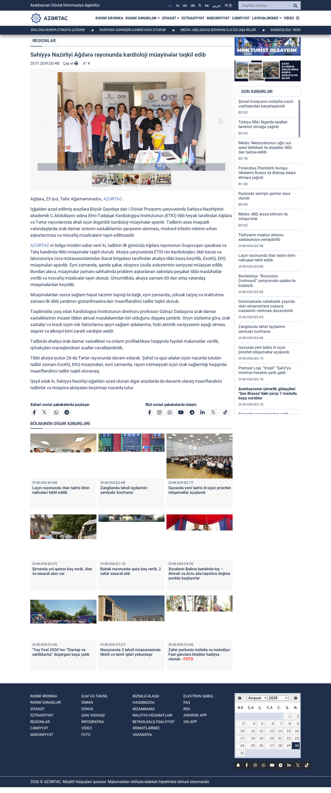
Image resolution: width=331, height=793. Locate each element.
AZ (170, 5)
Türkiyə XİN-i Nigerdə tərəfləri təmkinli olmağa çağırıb (262, 124)
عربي (216, 5)
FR (199, 5)
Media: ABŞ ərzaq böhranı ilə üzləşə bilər (208, 30)
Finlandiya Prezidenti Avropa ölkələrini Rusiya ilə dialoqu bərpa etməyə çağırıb (267, 173)
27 (272, 745)
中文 (228, 5)
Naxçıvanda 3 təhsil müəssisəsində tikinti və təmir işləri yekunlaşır (130, 652)
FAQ (186, 702)
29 (289, 745)
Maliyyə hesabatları (152, 715)
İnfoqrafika (92, 722)
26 (261, 745)
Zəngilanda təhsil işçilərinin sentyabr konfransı (123, 490)
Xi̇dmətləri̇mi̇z (146, 728)
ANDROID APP (195, 715)
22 (289, 738)
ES (207, 5)
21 (280, 738)
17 (242, 738)
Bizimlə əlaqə (146, 696)
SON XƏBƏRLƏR (257, 91)
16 (297, 731)
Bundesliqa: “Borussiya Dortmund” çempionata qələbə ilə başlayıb (266, 281)
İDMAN (87, 702)
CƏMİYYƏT (241, 18)
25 (253, 745)
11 (253, 731)
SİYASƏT (169, 18)
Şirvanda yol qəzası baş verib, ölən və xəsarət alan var (62, 571)
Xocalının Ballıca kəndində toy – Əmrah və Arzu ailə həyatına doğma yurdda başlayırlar (199, 573)
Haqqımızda (144, 702)
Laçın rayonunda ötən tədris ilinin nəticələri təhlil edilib (61, 490)
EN (185, 5)
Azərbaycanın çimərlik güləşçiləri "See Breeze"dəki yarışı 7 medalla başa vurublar (267, 393)
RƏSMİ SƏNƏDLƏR (142, 18)
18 (253, 738)
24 (242, 745)
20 (272, 738)
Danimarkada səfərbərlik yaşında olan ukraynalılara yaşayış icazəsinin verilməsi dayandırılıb (266, 306)
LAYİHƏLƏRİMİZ (265, 18)
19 (261, 738)
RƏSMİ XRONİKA (109, 18)
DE (193, 5)
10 (242, 731)
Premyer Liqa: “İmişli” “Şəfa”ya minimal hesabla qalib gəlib (264, 370)
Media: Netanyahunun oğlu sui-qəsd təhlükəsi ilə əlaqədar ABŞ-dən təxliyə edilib (265, 147)
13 (272, 731)
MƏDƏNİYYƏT (218, 18)
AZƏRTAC (112, 198)
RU (177, 5)
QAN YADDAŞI (93, 715)
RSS (186, 709)
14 (280, 731)
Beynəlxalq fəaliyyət (154, 722)
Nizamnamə (144, 709)
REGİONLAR (44, 40)
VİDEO (289, 18)
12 (261, 731)
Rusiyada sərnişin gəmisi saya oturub (122, 30)
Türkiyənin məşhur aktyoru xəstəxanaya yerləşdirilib (261, 237)
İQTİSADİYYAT (193, 18)
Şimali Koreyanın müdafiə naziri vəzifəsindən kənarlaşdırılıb (265, 103)
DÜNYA (87, 709)
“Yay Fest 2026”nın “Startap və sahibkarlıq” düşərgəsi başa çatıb (60, 652)
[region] (269, 256)
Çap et (68, 63)
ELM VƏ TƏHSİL (94, 696)
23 (297, 738)
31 (242, 753)
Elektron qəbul (198, 696)
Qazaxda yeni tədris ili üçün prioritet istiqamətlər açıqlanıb (199, 490)
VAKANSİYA (142, 734)
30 (297, 745)
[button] (131, 121)
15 (289, 731)
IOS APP (190, 722)
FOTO (85, 734)
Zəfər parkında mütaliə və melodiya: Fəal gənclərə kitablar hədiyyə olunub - (199, 654)
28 (280, 745)
